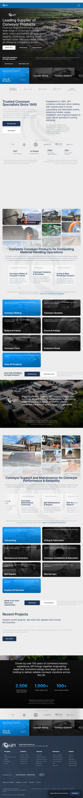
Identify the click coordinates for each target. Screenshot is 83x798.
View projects (9, 638)
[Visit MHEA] (35, 144)
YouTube (38, 782)
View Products (23, 47)
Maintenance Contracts (41, 761)
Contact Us (71, 755)
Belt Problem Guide (24, 63)
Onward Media (21, 794)
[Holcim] (5, 89)
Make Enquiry (9, 47)
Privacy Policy (46, 788)
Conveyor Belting (24, 755)
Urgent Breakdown (73, 765)
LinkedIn (25, 782)
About (5, 755)
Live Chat (71, 757)
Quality (59, 788)
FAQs (54, 763)
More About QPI (11, 123)
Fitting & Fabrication (40, 757)
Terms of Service (70, 788)
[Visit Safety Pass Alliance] (12, 144)
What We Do (75, 30)
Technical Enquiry (49, 602)
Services (76, 36)
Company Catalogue (57, 755)
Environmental (53, 788)
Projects (76, 39)
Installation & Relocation (41, 759)
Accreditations (7, 761)
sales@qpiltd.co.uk (7, 774)
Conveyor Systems (24, 757)
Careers (6, 763)
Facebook (31, 782)
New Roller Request (73, 763)
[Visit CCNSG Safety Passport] (59, 144)
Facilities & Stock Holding (10, 757)
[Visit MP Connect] (70, 144)
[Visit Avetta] (47, 144)
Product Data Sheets (57, 757)
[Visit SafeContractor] (24, 144)
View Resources (9, 63)
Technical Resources (57, 761)
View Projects (11, 130)
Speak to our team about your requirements (52, 293)
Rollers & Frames (24, 761)
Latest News (55, 765)
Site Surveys (39, 765)
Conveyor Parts (23, 763)
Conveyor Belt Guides (57, 759)
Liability (64, 788)
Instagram (18, 782)
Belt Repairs (39, 763)
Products (76, 33)
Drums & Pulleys (24, 759)
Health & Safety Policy (37, 788)
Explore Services (37, 47)
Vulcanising (39, 755)
